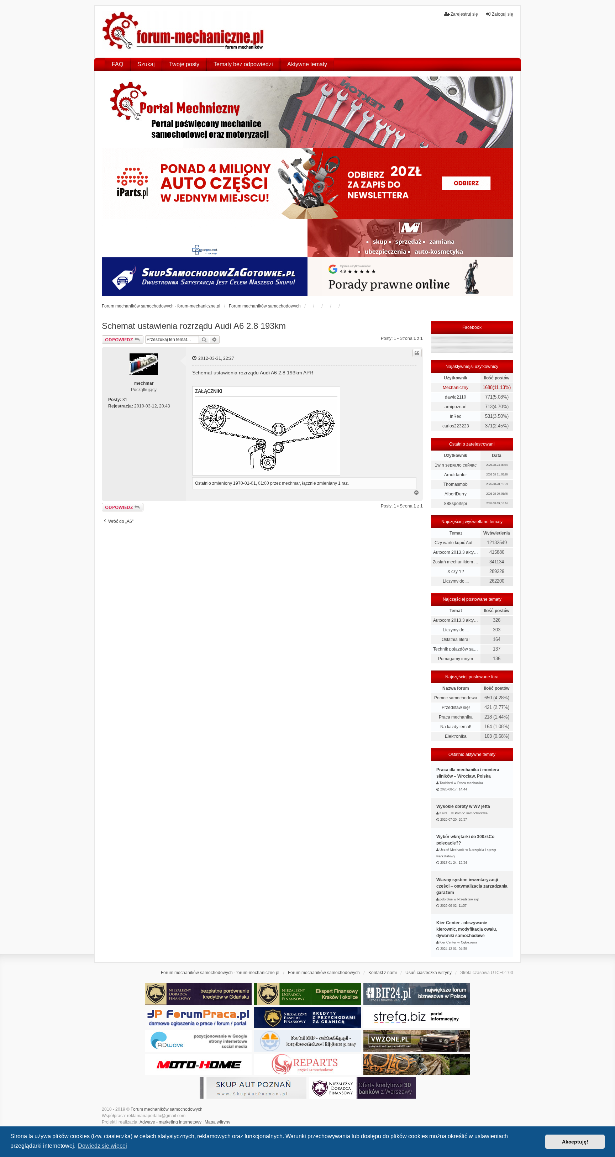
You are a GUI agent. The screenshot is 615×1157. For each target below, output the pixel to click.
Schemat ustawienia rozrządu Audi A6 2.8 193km (194, 326)
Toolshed (446, 783)
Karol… (445, 813)
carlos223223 (455, 426)
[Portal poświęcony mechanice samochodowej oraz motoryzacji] (307, 112)
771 (489, 397)
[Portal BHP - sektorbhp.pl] (307, 1041)
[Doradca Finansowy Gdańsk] (198, 994)
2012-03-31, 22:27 (215, 358)
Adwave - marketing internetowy (170, 1122)
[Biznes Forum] (417, 994)
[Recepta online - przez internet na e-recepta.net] (205, 238)
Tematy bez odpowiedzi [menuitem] (243, 64)
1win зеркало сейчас (456, 465)
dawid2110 (455, 397)
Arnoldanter (455, 474)
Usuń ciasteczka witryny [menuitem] (428, 972)
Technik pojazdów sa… (455, 649)
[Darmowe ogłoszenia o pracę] (198, 1017)
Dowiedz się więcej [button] (102, 1146)
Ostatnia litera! (455, 639)
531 (489, 416)
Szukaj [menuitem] (146, 64)
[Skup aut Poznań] (410, 238)
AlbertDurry (456, 493)
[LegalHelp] (410, 276)
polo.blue (446, 899)
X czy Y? (455, 571)
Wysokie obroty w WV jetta (463, 806)
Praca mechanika (456, 717)
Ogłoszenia (469, 942)
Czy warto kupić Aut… (456, 542)
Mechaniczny (455, 387)
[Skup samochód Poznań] (198, 1064)
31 (124, 399)
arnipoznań (456, 406)
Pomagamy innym (455, 658)
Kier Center (448, 942)
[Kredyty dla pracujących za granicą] (307, 1017)
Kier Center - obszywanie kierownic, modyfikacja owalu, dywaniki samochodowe (466, 929)
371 (489, 425)
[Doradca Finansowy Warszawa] (362, 1088)
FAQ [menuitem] (117, 64)
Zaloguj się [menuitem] (502, 14)
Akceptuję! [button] (575, 1142)
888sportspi (455, 503)
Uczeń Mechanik (452, 850)
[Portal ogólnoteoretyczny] (417, 1017)
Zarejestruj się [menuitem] (464, 14)
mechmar (144, 383)
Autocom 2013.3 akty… (455, 552)
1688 (488, 387)
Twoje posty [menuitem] (184, 64)
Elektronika (456, 736)
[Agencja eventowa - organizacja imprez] (417, 1064)
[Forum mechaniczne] (184, 31)
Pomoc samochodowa (455, 697)
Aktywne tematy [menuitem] (307, 64)
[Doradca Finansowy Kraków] (307, 994)
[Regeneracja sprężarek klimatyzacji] (307, 1064)
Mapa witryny (217, 1122)
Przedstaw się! (456, 707)
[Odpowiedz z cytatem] (417, 353)
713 (489, 406)
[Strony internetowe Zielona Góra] (198, 1041)
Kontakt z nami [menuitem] (382, 972)
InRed (456, 416)
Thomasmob (455, 484)
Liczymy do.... (456, 581)
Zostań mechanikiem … (455, 561)
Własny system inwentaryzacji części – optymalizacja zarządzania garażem (472, 886)
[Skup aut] (205, 276)
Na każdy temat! (455, 726)
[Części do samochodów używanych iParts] (307, 183)
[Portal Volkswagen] (417, 1041)
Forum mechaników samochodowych (167, 1109)
